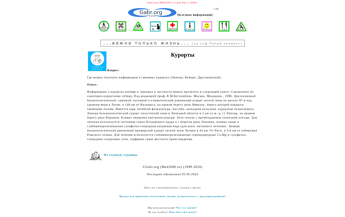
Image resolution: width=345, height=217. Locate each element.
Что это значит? (186, 207)
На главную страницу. (121, 154)
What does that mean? (183, 212)
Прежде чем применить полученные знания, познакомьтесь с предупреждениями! (172, 196)
